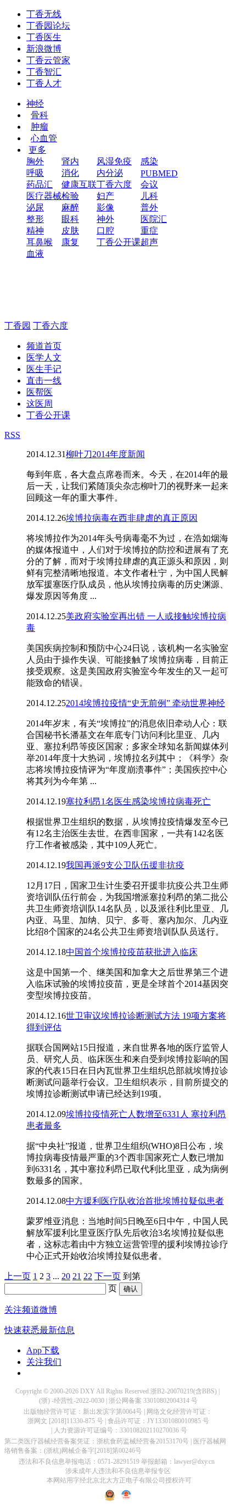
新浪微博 (43, 48)
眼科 (70, 219)
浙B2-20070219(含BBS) (183, 1391)
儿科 (149, 196)
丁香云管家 (48, 60)
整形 (35, 219)
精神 (35, 230)
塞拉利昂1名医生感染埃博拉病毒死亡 (138, 801)
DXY (87, 1391)
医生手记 (43, 369)
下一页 (107, 1276)
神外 (105, 219)
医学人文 (43, 357)
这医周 (39, 403)
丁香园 (17, 325)
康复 (70, 242)
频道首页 (43, 346)
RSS (12, 435)
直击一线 (43, 380)
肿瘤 (39, 126)
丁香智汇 (43, 71)
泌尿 (35, 207)
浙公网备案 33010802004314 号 (153, 1400)
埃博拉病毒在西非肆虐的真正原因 (132, 518)
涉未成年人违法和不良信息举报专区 (118, 1471)
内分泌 (110, 172)
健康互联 (79, 184)
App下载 (42, 1350)
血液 (35, 253)
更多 (37, 149)
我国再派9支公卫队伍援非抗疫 (125, 865)
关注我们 (43, 1362)
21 (76, 1276)
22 (87, 1276)
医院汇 (154, 219)
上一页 (17, 1276)
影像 (105, 207)
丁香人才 (43, 83)
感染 (149, 161)
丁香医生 (43, 37)
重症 (149, 230)
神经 (35, 103)
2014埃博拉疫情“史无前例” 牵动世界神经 (145, 703)
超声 (149, 242)
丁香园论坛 (48, 25)
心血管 (44, 138)
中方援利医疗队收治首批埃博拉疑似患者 (145, 1201)
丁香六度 (114, 184)
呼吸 (35, 172)
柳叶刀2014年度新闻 (105, 454)
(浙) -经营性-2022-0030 (71, 1400)
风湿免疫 (114, 161)
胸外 (35, 161)
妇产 (105, 196)
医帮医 (39, 392)
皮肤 (70, 230)
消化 (70, 172)
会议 (149, 184)
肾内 (70, 161)
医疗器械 (43, 196)
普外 (149, 207)
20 (65, 1276)
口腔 (105, 230)
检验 (70, 196)
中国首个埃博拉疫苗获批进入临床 (132, 952)
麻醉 (70, 207)
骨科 (39, 115)
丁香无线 (43, 14)
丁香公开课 (119, 242)
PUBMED (159, 173)
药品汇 (39, 184)
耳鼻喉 (39, 242)
